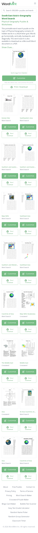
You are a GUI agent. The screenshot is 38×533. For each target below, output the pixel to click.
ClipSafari (24, 73)
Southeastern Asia (26, 118)
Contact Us (30, 487)
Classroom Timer (19, 521)
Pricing (9, 495)
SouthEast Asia (25, 265)
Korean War (6, 118)
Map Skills (5, 216)
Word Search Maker (24, 495)
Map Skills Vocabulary (27, 314)
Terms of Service (26, 491)
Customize (20, 78)
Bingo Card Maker (9, 504)
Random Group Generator (19, 516)
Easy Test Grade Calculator (19, 508)
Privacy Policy (10, 491)
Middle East (24, 363)
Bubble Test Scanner (28, 504)
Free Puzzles (17, 487)
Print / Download (21, 87)
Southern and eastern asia (11, 167)
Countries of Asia (8, 314)
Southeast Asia (25, 216)
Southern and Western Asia (11, 265)
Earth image (14, 73)
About (5, 487)
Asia (3, 412)
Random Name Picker (19, 512)
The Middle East (7, 363)
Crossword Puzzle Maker (19, 499)
